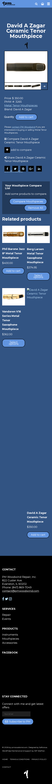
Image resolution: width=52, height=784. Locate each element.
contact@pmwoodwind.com (20, 591)
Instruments (10, 634)
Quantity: (9, 117)
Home (5, 759)
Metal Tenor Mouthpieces (21, 105)
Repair (6, 614)
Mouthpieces (10, 638)
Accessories (9, 642)
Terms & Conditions (19, 759)
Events (6, 619)
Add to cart (26, 117)
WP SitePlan (39, 751)
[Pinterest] (23, 169)
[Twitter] (15, 169)
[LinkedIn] (39, 169)
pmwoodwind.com (20, 747)
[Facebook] (7, 169)
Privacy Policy (39, 759)
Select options (38, 276)
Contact (6, 767)
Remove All (35, 208)
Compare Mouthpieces (28, 201)
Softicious (43, 747)
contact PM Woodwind (23, 127)
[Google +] (31, 169)
